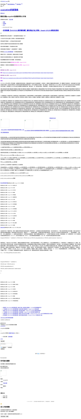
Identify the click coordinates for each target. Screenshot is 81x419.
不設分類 (11, 19)
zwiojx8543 (3, 325)
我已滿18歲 (3, 416)
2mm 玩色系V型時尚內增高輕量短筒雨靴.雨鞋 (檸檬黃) (37, 130)
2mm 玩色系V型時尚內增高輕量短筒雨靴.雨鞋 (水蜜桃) (61, 130)
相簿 (4, 22)
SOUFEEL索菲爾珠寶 (8, 51)
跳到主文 (3, 13)
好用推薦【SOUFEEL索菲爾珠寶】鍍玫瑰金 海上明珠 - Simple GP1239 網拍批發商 (31, 30)
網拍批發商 (3, 227)
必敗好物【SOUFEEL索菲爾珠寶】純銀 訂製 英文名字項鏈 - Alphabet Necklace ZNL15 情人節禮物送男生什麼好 (28, 313)
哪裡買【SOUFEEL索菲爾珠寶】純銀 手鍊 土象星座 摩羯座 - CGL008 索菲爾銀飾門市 (22, 307)
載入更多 (2, 341)
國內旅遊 (10, 336)
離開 (7, 416)
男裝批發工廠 (52, 118)
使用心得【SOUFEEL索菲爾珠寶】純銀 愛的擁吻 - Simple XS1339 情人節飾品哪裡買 (22, 310)
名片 (4, 25)
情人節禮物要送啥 (5, 132)
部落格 (4, 23)
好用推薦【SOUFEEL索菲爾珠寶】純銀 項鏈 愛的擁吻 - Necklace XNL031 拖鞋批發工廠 (22, 315)
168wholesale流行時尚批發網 (7, 317)
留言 (13, 333)
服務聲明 (52, 401)
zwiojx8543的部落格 (9, 10)
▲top (2, 338)
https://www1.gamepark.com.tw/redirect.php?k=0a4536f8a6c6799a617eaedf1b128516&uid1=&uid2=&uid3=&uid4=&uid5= (28, 72)
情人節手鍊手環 (4, 183)
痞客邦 (10, 333)
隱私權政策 (48, 401)
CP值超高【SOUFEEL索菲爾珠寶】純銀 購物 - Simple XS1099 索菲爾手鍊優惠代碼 (21, 312)
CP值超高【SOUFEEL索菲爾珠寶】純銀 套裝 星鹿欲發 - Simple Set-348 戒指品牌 (21, 309)
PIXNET (31, 401)
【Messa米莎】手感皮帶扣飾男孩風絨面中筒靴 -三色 (12, 129)
